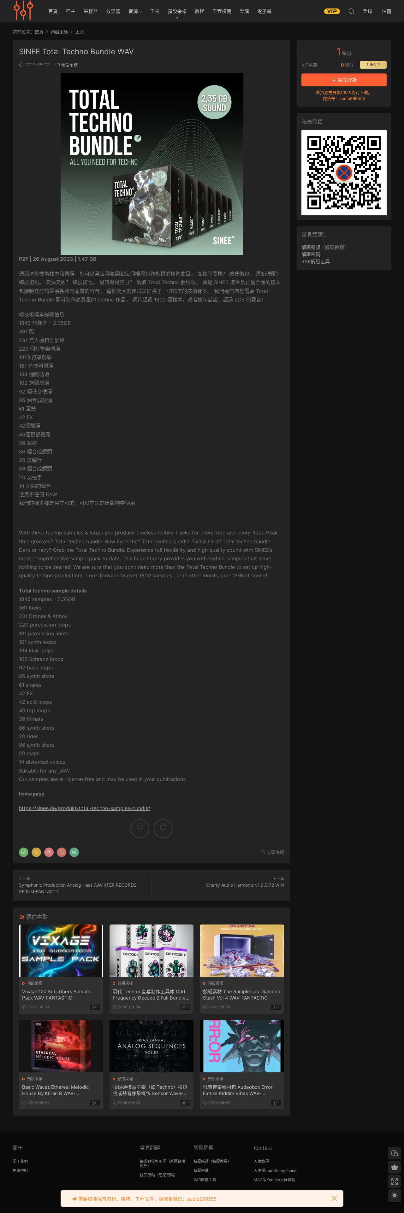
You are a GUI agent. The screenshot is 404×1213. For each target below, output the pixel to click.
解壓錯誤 (310, 247)
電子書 (264, 11)
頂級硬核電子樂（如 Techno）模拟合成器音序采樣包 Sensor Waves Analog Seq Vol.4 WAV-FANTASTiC (151, 1090)
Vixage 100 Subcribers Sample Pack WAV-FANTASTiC (56, 994)
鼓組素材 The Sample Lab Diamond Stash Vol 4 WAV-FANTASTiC (241, 994)
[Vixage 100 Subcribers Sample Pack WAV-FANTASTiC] (61, 950)
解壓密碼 (310, 254)
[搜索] (351, 11)
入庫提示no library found (275, 1170)
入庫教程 (261, 1161)
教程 (199, 11)
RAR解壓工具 (315, 262)
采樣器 (91, 11)
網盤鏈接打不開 (153, 1161)
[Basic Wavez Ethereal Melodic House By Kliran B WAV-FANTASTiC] (61, 1046)
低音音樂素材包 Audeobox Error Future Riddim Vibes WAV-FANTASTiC (238, 1090)
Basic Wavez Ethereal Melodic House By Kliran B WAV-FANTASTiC (55, 1090)
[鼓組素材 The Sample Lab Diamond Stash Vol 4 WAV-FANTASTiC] (242, 950)
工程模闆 (221, 11)
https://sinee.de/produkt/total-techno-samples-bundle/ (84, 808)
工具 (154, 11)
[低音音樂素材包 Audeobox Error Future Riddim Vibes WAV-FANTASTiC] (242, 1046)
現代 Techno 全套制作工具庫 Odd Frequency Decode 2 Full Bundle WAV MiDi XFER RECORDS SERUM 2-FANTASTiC (151, 994)
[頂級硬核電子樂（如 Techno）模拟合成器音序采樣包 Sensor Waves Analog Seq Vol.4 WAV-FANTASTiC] (152, 1046)
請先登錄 (346, 80)
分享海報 (274, 852)
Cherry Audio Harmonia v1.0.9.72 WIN (245, 885)
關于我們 (20, 1161)
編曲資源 (24, 11)
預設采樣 (177, 11)
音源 (133, 11)
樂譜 (244, 11)
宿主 (70, 11)
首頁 (53, 11)
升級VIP (373, 64)
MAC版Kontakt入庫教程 (274, 1179)
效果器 (113, 11)
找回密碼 (147, 1175)
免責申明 (20, 1170)
